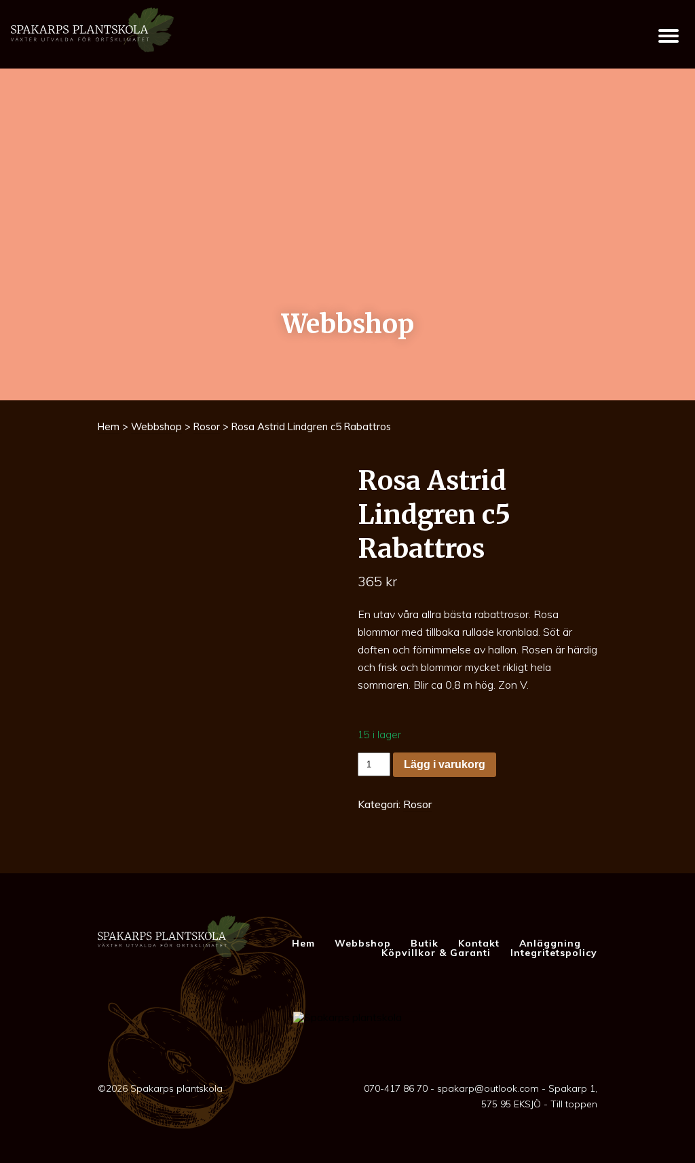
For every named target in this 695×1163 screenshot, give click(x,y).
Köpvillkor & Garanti (436, 953)
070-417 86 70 (396, 1088)
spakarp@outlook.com (488, 1088)
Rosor (206, 426)
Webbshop (156, 426)
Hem (108, 426)
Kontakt (479, 943)
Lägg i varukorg (444, 764)
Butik (424, 943)
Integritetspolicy (553, 953)
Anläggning (550, 943)
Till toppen (573, 1104)
